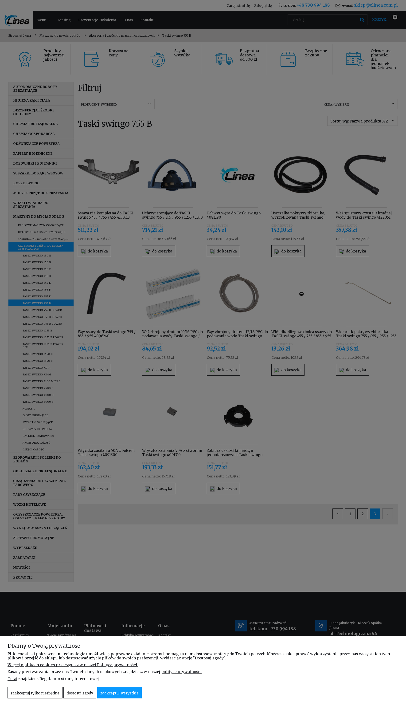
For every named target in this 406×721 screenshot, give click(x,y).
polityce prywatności (181, 671)
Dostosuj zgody (79, 693)
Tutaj (12, 678)
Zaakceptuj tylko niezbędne (35, 693)
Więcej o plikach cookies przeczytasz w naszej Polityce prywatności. (73, 664)
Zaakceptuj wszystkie (119, 693)
